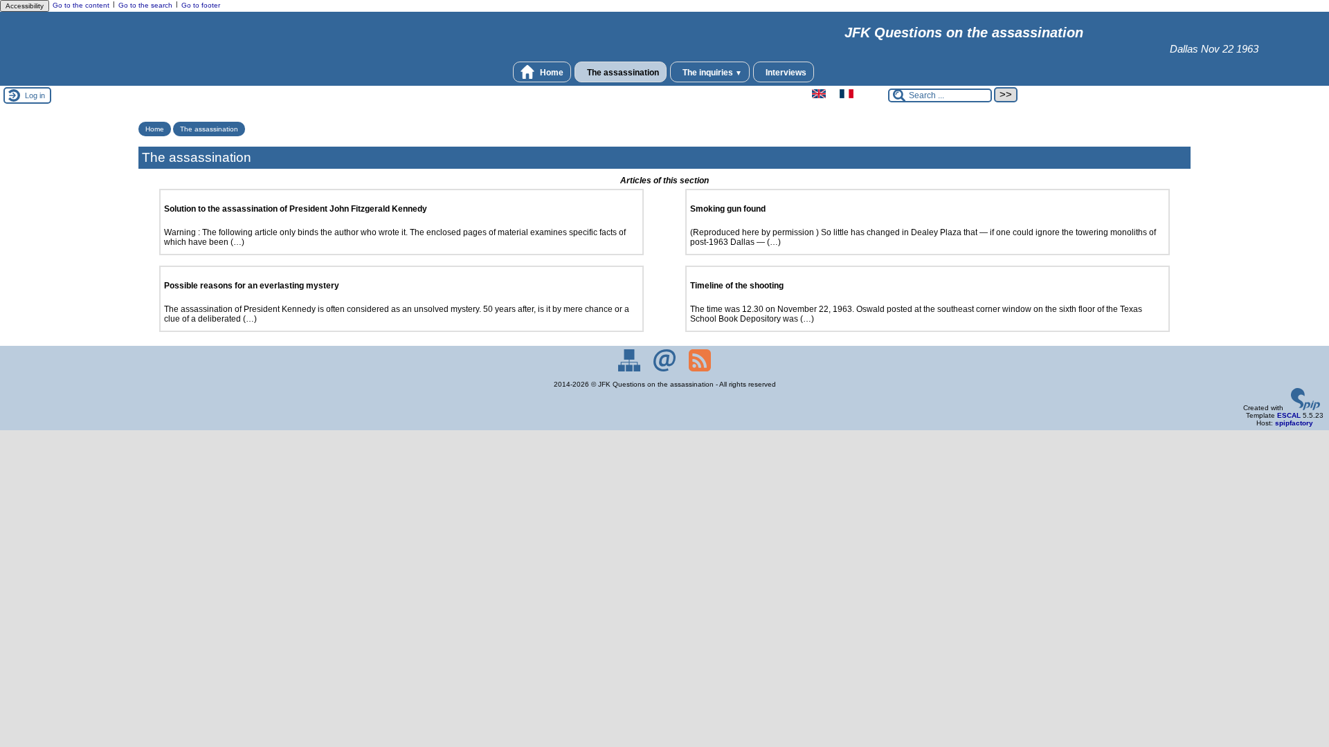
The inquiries (711, 72)
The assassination (622, 72)
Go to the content (81, 5)
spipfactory (1294, 423)
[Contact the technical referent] (665, 369)
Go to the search (145, 5)
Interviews (784, 72)
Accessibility (25, 6)
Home (550, 72)
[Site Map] (630, 369)
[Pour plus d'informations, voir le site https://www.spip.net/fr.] (1305, 408)
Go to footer (200, 5)
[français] (846, 96)
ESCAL (1289, 415)
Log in (35, 95)
